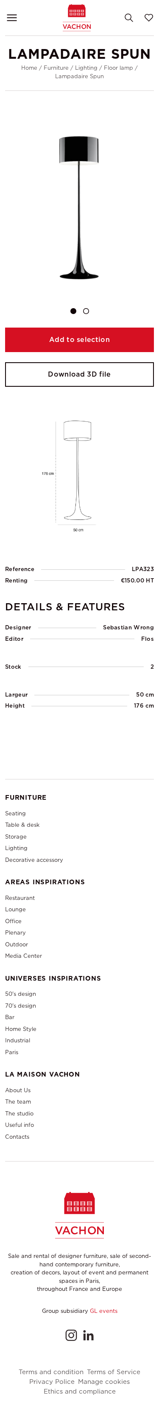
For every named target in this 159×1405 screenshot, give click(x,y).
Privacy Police (52, 1382)
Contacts (17, 1137)
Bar (9, 1017)
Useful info (19, 1125)
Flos (147, 639)
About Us (18, 1090)
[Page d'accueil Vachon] (77, 17)
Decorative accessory (34, 860)
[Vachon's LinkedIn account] (88, 1335)
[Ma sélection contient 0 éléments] (149, 18)
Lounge (15, 909)
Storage (16, 837)
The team (18, 1102)
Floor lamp (118, 68)
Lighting (86, 68)
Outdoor (16, 944)
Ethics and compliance (80, 1392)
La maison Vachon (42, 1074)
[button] (73, 311)
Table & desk (22, 825)
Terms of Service (113, 1372)
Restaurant (20, 898)
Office (13, 921)
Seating (15, 813)
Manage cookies (104, 1382)
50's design (20, 994)
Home (29, 68)
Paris (11, 1052)
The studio (19, 1113)
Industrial (17, 1040)
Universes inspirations (53, 978)
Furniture (56, 68)
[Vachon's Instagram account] (71, 1335)
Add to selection (79, 340)
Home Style (20, 1029)
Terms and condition (51, 1372)
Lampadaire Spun (79, 76)
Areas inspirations (45, 882)
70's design (20, 1006)
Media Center (23, 956)
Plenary (15, 932)
